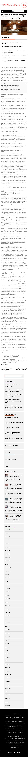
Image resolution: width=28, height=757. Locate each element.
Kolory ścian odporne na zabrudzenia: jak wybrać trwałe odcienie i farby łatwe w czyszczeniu (15, 717)
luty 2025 (6, 564)
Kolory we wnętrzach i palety (10, 459)
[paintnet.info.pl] (2, 11)
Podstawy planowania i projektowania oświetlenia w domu (15, 747)
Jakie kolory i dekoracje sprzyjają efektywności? (10, 88)
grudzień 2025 (7, 550)
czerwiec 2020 (7, 688)
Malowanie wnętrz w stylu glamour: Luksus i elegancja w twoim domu (15, 743)
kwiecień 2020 (7, 695)
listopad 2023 (7, 588)
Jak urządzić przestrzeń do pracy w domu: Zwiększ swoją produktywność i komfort (13, 476)
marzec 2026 (7, 540)
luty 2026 (6, 543)
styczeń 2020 (7, 705)
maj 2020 (6, 691)
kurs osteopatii (12, 493)
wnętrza (8, 183)
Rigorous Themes (22, 754)
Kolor (6, 202)
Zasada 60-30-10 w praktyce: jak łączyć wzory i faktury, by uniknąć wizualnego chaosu (15, 732)
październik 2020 (8, 674)
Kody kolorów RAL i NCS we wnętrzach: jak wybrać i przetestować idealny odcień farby (15, 722)
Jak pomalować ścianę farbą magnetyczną (12, 355)
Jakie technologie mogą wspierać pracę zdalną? (10, 91)
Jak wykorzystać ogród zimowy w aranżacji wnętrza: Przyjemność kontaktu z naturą (13, 507)
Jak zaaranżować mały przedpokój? (10, 356)
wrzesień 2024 (7, 571)
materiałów (15, 136)
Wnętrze (6, 364)
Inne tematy (7, 455)
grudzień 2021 (7, 626)
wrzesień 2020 (7, 677)
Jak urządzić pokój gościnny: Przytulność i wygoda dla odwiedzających (6, 369)
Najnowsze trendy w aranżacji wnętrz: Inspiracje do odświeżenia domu (15, 735)
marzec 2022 (7, 615)
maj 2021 (6, 650)
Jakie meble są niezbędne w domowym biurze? (10, 86)
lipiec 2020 (7, 684)
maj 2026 (6, 533)
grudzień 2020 (7, 667)
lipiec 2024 (7, 574)
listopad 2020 (7, 671)
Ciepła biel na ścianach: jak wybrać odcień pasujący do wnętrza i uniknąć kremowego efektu (13, 401)
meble (6, 150)
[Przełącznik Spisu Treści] (24, 84)
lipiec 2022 (7, 602)
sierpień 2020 (7, 681)
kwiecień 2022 (7, 612)
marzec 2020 (7, 698)
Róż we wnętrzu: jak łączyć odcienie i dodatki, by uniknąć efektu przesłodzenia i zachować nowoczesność (13, 407)
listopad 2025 (7, 553)
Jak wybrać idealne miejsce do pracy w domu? (10, 85)
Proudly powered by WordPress (8, 754)
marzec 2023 (7, 595)
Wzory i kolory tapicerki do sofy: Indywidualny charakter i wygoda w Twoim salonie (15, 739)
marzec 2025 (7, 560)
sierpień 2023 (7, 591)
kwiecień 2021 (7, 653)
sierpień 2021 (7, 640)
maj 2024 (6, 581)
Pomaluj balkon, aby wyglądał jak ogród (15, 728)
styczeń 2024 (7, 584)
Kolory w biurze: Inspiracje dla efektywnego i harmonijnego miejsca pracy (13, 517)
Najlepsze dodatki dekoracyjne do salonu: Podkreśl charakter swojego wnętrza (14, 486)
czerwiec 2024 (7, 578)
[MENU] (26, 11)
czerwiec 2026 (7, 529)
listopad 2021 (7, 629)
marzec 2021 (7, 657)
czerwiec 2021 (7, 646)
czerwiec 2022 (7, 605)
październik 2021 (8, 633)
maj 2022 (6, 609)
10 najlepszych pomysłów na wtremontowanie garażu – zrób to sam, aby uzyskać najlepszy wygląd (14, 438)
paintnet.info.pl (16, 18)
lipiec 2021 (7, 643)
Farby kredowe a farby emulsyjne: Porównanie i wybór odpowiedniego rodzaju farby (14, 726)
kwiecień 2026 (7, 536)
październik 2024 (8, 567)
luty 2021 (6, 660)
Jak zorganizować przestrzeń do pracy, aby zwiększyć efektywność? (11, 90)
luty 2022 (6, 619)
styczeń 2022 (7, 622)
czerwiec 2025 (7, 557)
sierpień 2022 (7, 598)
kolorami (14, 236)
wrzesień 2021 (7, 636)
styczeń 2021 (7, 664)
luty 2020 (6, 702)
